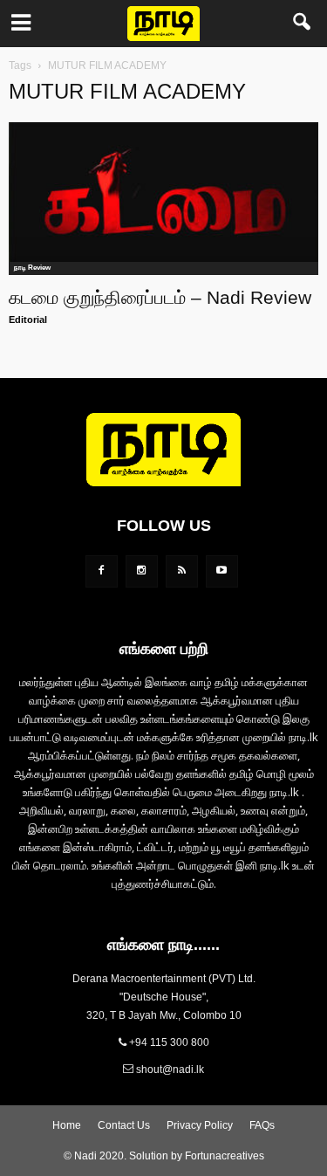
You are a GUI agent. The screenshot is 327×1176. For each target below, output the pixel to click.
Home (66, 1125)
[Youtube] (222, 571)
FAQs (262, 1125)
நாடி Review (32, 268)
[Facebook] (101, 571)
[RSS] (182, 571)
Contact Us (124, 1125)
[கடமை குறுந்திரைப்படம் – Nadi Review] (163, 198)
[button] (302, 23)
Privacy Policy (200, 1125)
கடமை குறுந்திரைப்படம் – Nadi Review (160, 297)
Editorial (28, 319)
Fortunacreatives (224, 1156)
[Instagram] (142, 571)
